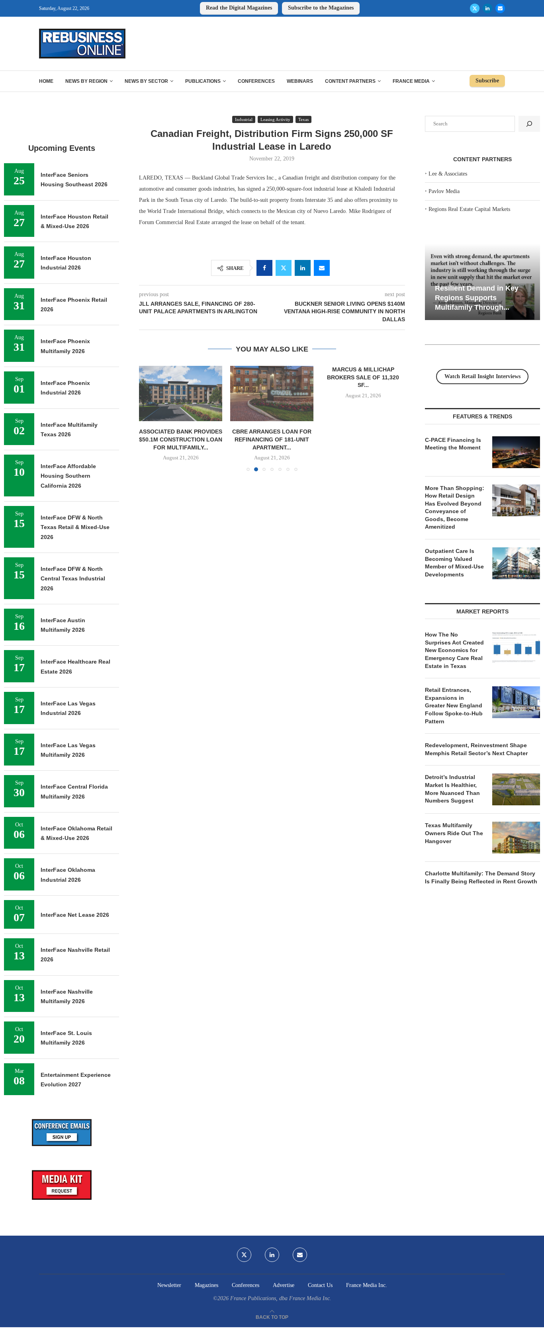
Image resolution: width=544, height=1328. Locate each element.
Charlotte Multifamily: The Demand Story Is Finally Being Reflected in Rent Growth (481, 877)
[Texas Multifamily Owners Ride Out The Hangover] (516, 837)
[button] (150, 418)
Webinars (300, 81)
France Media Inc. (366, 1285)
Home (46, 81)
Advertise (283, 1285)
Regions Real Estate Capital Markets (469, 209)
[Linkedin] (487, 8)
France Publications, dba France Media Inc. (280, 1298)
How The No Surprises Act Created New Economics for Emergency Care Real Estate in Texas (454, 650)
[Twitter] (474, 8)
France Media (411, 81)
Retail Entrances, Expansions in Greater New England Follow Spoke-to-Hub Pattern (454, 705)
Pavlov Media (444, 191)
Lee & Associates (448, 174)
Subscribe (487, 81)
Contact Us (320, 1285)
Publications (203, 81)
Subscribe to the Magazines (321, 8)
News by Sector (146, 81)
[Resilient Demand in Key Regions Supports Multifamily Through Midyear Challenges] (482, 282)
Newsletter (169, 1285)
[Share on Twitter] (284, 268)
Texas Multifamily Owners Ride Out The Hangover (454, 833)
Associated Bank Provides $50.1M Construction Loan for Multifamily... (180, 439)
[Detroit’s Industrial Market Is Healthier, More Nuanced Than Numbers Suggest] (516, 789)
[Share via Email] (322, 268)
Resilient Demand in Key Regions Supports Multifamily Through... (477, 297)
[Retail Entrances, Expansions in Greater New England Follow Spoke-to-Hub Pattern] (516, 702)
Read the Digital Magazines (239, 8)
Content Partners (350, 81)
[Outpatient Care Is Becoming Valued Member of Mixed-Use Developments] (516, 563)
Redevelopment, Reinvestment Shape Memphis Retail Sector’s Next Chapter (476, 749)
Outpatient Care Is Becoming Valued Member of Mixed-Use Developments (454, 563)
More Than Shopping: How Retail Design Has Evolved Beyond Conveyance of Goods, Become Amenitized (454, 507)
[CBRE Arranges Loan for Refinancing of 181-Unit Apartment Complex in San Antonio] (271, 393)
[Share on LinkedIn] (303, 268)
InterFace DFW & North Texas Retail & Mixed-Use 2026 (75, 527)
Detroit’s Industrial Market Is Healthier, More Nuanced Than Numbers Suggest (452, 789)
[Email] (500, 8)
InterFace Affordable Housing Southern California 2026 (68, 476)
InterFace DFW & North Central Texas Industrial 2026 (73, 579)
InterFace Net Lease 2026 (75, 915)
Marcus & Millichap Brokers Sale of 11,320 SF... (363, 377)
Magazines (206, 1285)
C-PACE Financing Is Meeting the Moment (453, 444)
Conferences (256, 81)
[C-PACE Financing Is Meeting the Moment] (516, 452)
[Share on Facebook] (264, 268)
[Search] (529, 124)
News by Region (86, 81)
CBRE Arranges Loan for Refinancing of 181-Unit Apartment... (271, 439)
